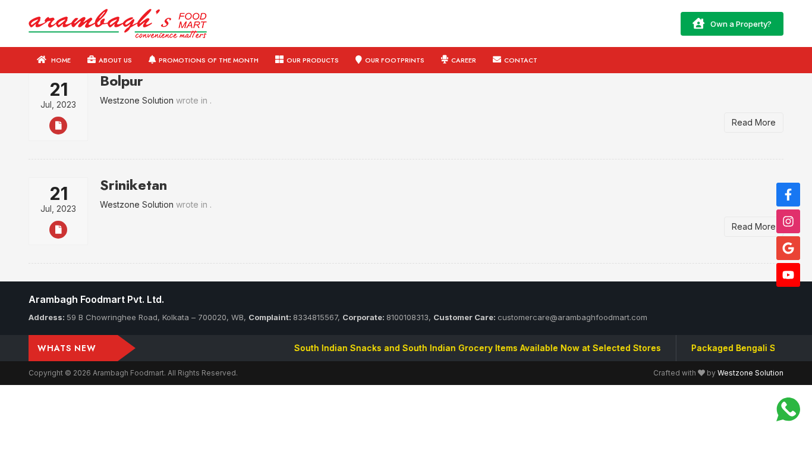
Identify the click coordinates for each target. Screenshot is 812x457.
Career (463, 60)
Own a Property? (741, 24)
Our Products (313, 60)
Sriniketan (133, 184)
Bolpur (121, 80)
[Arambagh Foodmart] (118, 22)
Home (60, 60)
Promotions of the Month (209, 60)
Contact (520, 60)
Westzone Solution (750, 372)
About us (115, 60)
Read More (754, 122)
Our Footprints (394, 60)
